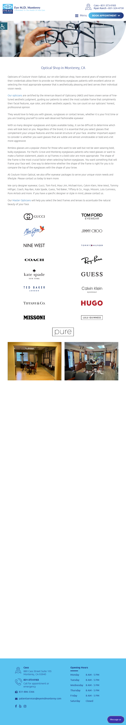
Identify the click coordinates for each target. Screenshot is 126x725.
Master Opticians (21, 200)
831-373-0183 (108, 5)
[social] (16, 706)
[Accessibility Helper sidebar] (3, 26)
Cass (96, 5)
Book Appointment (104, 15)
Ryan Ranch (100, 8)
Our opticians (15, 95)
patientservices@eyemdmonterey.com (40, 698)
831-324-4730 (116, 8)
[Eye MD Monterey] (23, 9)
